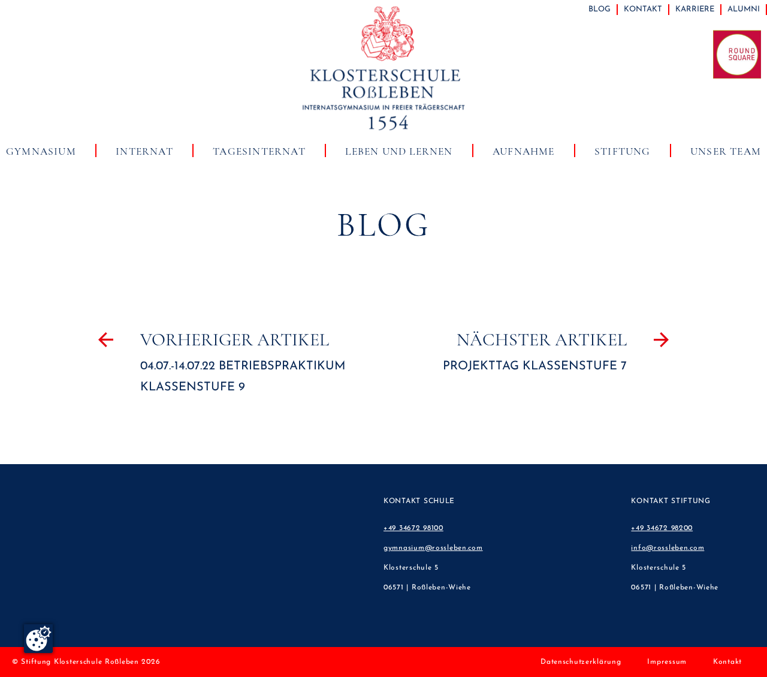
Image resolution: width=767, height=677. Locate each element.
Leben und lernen (398, 151)
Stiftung (622, 151)
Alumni (743, 9)
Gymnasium (41, 151)
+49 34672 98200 (662, 528)
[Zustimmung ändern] (38, 638)
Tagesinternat (259, 151)
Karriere (694, 9)
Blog (599, 9)
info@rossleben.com (667, 548)
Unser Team (725, 151)
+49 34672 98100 (413, 528)
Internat (144, 151)
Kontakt (643, 9)
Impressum (666, 662)
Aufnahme (524, 151)
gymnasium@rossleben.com (433, 548)
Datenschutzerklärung (580, 662)
